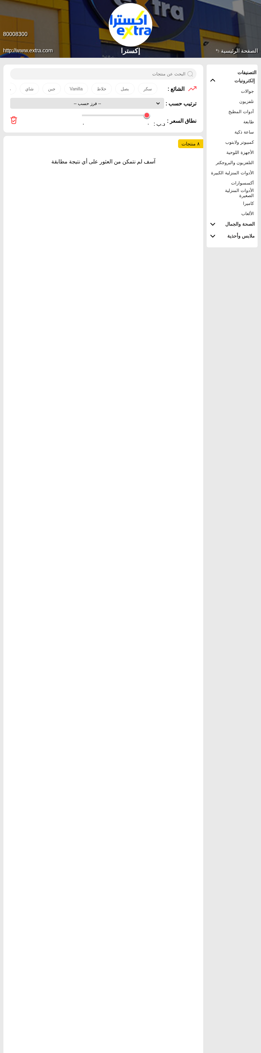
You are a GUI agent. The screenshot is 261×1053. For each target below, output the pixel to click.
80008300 (15, 34)
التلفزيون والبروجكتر (235, 162)
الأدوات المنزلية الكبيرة (232, 172)
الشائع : (176, 89)
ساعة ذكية (244, 132)
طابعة (248, 121)
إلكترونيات (244, 80)
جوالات (247, 91)
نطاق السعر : (181, 121)
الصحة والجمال (240, 224)
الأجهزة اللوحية (240, 152)
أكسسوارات (242, 183)
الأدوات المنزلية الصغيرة (239, 193)
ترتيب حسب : (180, 103)
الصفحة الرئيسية (239, 51)
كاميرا (248, 203)
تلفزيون (246, 101)
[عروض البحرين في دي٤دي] (13, 120)
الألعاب (247, 213)
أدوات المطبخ (241, 111)
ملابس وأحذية (241, 236)
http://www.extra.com (28, 50)
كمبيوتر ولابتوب (239, 142)
